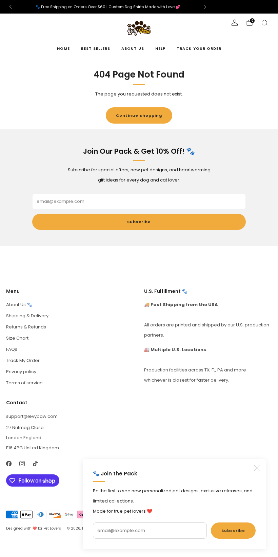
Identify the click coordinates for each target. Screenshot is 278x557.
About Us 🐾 (19, 304)
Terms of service (24, 383)
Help (160, 48)
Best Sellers (95, 48)
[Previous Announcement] (10, 6)
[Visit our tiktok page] (35, 463)
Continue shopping (139, 115)
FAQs (11, 349)
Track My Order (23, 360)
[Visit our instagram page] (21, 463)
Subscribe (233, 530)
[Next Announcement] (205, 6)
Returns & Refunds (26, 327)
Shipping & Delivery (27, 316)
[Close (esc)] (256, 468)
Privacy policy (21, 371)
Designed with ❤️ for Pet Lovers (33, 528)
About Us (132, 48)
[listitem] (107, 7)
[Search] (264, 22)
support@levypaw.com (32, 416)
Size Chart (17, 338)
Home (63, 48)
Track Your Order (199, 48)
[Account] (234, 22)
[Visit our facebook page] (8, 463)
